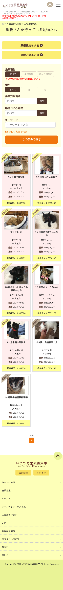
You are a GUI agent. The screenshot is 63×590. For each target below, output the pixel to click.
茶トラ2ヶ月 (16, 232)
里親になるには (29, 55)
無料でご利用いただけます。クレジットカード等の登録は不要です (24, 17)
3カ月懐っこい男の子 (46, 177)
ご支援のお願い (9, 514)
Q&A (4, 522)
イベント (6, 498)
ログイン (41, 472)
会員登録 (23, 472)
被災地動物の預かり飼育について (22, 78)
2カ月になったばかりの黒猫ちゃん (16, 289)
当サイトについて (10, 538)
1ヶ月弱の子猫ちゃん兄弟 (46, 233)
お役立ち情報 (8, 530)
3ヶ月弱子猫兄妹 (16, 177)
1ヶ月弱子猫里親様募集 (16, 397)
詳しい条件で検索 (18, 131)
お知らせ (6, 555)
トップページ (8, 482)
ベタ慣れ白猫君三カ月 (47, 342)
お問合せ (6, 546)
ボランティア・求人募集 (14, 506)
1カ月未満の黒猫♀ (16, 342)
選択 (42, 101)
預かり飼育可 (45, 74)
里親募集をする (29, 45)
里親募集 (28, 74)
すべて (13, 74)
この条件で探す (31, 139)
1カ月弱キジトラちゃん (46, 287)
